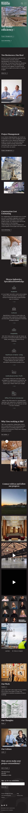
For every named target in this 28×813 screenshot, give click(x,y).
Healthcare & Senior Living (14, 355)
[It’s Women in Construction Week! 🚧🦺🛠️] (14, 609)
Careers (3, 797)
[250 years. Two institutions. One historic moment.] (14, 582)
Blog (18, 793)
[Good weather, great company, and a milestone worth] (14, 501)
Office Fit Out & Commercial (14, 398)
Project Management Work (7, 793)
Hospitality (14, 333)
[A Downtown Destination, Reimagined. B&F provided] (14, 528)
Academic (14, 291)
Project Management (7, 36)
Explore (3, 686)
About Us (3, 73)
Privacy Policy (20, 795)
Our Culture (4, 434)
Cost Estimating (5, 40)
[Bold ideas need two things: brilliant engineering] (14, 636)
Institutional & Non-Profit (14, 376)
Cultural (14, 313)
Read (2, 723)
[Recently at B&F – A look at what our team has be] (14, 555)
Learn (2, 752)
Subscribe (4, 787)
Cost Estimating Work (6, 795)
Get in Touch (4, 768)
